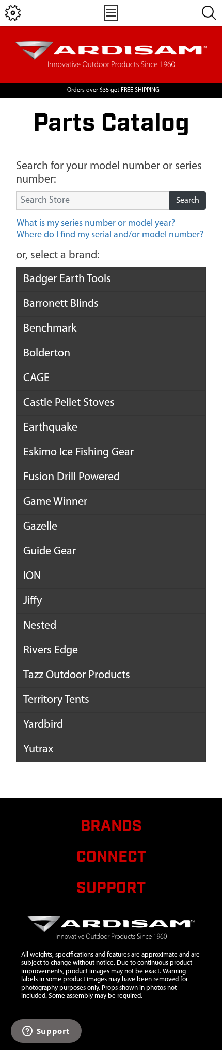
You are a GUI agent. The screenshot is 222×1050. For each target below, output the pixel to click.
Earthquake (50, 428)
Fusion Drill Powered (71, 477)
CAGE (36, 378)
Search (187, 200)
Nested (39, 626)
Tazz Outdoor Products (76, 675)
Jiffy (32, 601)
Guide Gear (49, 551)
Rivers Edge (50, 651)
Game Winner (55, 502)
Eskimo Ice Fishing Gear (78, 452)
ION (32, 576)
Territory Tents (56, 700)
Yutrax (38, 750)
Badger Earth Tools (67, 279)
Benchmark (49, 329)
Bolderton (46, 353)
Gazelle (40, 527)
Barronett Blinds (61, 304)
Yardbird (43, 725)
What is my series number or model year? (96, 223)
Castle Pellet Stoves (69, 403)
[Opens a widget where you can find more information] (46, 1032)
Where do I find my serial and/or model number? (110, 235)
